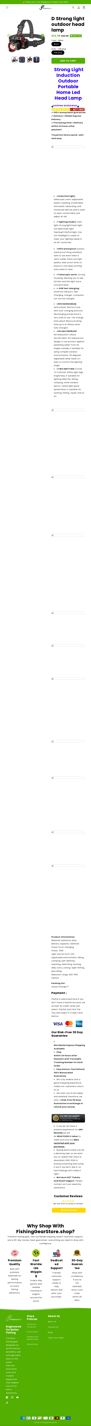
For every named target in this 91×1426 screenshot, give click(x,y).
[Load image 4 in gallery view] (36, 60)
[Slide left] (9, 35)
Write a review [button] (69, 1210)
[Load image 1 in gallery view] (15, 60)
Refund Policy (32, 1344)
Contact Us (53, 1327)
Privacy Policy (32, 1332)
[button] (73, 7)
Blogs (50, 1332)
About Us (52, 1321)
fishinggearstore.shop (48, 1422)
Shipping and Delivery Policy (33, 1338)
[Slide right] (42, 35)
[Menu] (7, 7)
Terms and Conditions (31, 1325)
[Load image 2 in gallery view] (22, 60)
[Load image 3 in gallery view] (29, 60)
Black (56, 44)
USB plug (58, 52)
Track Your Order (56, 1338)
